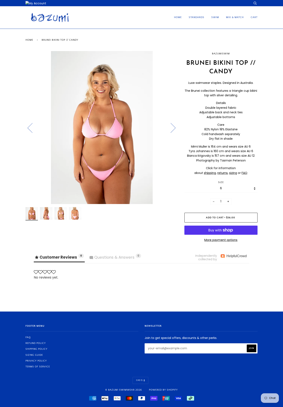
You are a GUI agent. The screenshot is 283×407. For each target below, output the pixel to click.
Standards (196, 17)
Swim (215, 17)
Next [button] (170, 127)
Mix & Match (235, 17)
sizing (233, 173)
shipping (210, 173)
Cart (254, 17)
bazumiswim (221, 53)
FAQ (244, 173)
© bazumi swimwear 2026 (123, 390)
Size (221, 182)
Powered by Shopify (163, 390)
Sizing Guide (34, 355)
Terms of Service (37, 366)
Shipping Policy (36, 349)
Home (178, 17)
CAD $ (139, 380)
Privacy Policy (36, 360)
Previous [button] (32, 127)
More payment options (220, 240)
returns (222, 173)
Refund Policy (35, 343)
